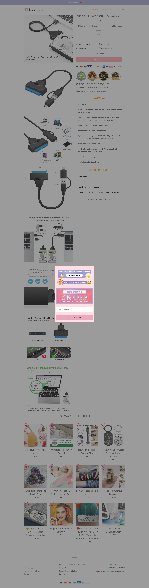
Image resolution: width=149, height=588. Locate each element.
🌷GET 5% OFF (74, 318)
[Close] (91, 268)
